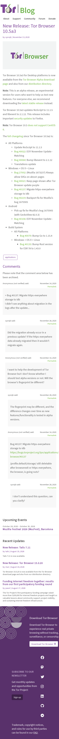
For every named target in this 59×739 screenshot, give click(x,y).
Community (29, 18)
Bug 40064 (19, 160)
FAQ (35, 732)
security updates (23, 118)
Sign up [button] (17, 697)
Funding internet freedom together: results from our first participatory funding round (28, 583)
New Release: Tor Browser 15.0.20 (23, 563)
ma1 (7, 567)
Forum (42, 18)
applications (10, 257)
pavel (7, 588)
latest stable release (33, 103)
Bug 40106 (19, 218)
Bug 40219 (19, 197)
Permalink (52, 286)
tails (7, 551)
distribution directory (39, 83)
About (6, 18)
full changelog (15, 136)
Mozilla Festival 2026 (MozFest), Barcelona (28, 529)
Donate (52, 18)
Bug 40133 (25, 244)
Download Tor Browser (42, 644)
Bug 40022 (19, 151)
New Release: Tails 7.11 (16, 547)
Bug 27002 (19, 172)
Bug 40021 (19, 181)
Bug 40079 (25, 235)
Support (17, 18)
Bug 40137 (19, 189)
